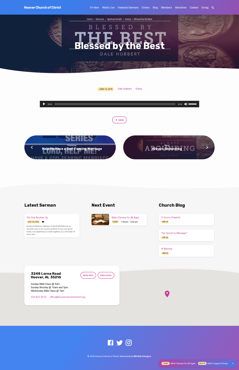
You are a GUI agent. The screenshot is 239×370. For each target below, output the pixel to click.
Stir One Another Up (37, 217)
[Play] (44, 104)
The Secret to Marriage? (174, 233)
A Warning (166, 248)
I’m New (94, 7)
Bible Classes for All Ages (125, 217)
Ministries (181, 7)
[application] (119, 104)
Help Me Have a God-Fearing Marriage (72, 149)
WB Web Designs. (143, 356)
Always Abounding (167, 149)
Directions (106, 275)
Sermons (100, 19)
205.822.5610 (38, 297)
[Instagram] (128, 343)
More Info (88, 275)
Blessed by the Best (143, 19)
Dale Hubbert (125, 88)
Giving (204, 7)
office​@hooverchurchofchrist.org (67, 297)
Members (166, 7)
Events (146, 7)
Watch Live (108, 7)
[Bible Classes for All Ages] (100, 219)
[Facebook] (110, 343)
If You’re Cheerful (170, 217)
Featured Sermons (128, 7)
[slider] (193, 104)
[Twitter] (119, 343)
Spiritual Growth (114, 19)
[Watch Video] (43, 221)
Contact (194, 7)
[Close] (233, 363)
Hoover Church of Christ (42, 7)
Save (121, 120)
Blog (155, 7)
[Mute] (185, 104)
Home (90, 19)
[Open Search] (213, 8)
